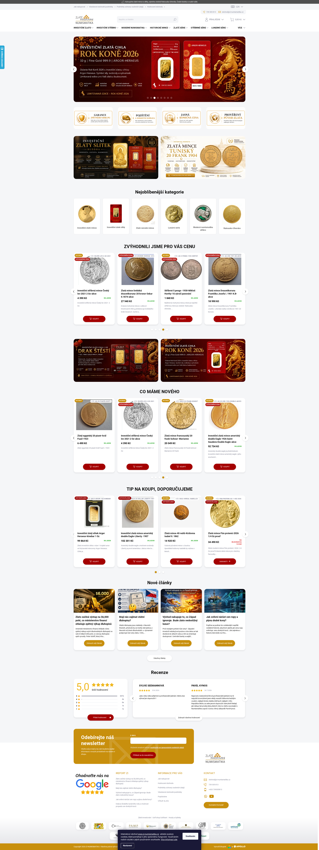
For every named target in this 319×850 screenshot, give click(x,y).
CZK (238, 7)
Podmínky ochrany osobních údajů (130, 7)
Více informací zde (169, 839)
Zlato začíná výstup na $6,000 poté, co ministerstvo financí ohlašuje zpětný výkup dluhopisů (132, 781)
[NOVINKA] (94, 416)
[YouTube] (211, 796)
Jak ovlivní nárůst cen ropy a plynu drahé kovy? (134, 800)
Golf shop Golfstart (160, 818)
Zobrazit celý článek (94, 643)
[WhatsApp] (205, 796)
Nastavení (127, 845)
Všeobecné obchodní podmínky (101, 7)
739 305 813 (213, 785)
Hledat (175, 19)
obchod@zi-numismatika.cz (219, 780)
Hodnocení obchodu (155, 7)
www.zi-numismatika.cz (148, 834)
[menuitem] (84, 28)
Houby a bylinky (175, 818)
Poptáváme (162, 797)
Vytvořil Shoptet (220, 847)
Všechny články (159, 658)
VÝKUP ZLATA (163, 801)
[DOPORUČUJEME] (225, 513)
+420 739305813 (215, 790)
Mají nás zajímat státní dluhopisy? (129, 788)
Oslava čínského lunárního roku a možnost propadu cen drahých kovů (132, 805)
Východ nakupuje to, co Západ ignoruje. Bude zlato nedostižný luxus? (133, 794)
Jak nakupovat (79, 7)
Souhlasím (190, 836)
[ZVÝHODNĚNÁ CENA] (138, 271)
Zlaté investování (144, 818)
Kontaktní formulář (216, 805)
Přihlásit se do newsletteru (143, 755)
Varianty (136, 562)
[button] (78, 69)
